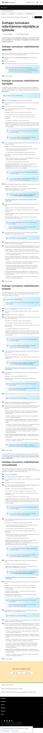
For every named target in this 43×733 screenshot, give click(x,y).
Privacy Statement (5, 730)
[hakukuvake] (26, 2)
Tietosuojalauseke (8, 722)
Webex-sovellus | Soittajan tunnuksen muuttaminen (12, 688)
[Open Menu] (41, 2)
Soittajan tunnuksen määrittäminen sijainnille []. (24, 195)
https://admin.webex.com (22, 57)
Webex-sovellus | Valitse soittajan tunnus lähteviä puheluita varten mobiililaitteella (18, 692)
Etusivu (2, 7)
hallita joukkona (5, 91)
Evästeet (13, 722)
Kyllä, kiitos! (15, 672)
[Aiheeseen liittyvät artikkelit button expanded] (41, 685)
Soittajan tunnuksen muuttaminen (13, 456)
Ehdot (3, 722)
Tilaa (38, 17)
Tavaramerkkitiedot (19, 722)
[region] (16, 729)
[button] (37, 2)
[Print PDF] (33, 17)
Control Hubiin (14, 100)
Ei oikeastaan (28, 672)
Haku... (28, 2)
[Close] (31, 727)
